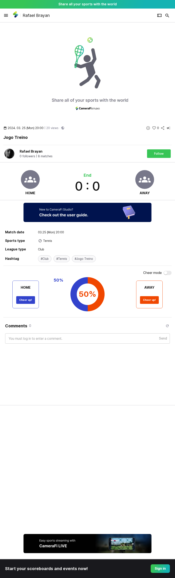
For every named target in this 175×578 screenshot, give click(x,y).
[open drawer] (6, 15)
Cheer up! (25, 300)
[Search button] (167, 15)
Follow (159, 154)
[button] (44, 258)
